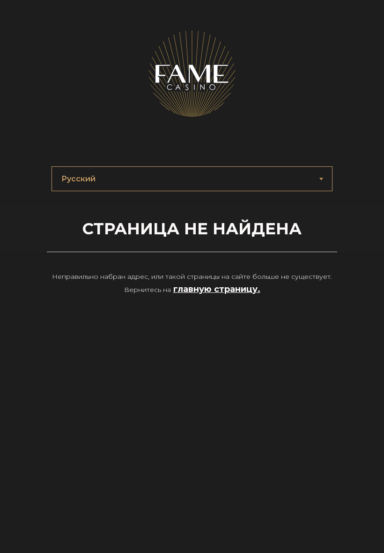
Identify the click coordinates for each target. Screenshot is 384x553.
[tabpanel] (192, 228)
